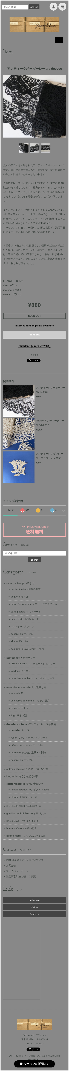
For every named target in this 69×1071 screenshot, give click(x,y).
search (34, 6)
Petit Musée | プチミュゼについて (25, 859)
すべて (10, 510)
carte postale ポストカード (26, 611)
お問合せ (11, 865)
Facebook (34, 914)
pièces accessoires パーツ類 (27, 745)
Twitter (34, 907)
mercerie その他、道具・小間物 (28, 752)
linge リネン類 (19, 715)
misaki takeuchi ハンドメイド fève (30, 789)
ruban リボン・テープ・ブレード (29, 737)
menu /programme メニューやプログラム (34, 604)
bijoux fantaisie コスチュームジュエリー (33, 663)
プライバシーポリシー (18, 871)
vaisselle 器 (17, 693)
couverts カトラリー (22, 708)
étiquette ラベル (20, 596)
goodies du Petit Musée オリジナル (26, 813)
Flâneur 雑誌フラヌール (24, 797)
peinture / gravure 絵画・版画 (27, 648)
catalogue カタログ (22, 626)
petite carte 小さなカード (25, 619)
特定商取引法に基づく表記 (21, 876)
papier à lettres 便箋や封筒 (26, 589)
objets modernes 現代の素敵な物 (24, 783)
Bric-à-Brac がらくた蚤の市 (22, 820)
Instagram (34, 900)
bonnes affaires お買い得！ (21, 828)
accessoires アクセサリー (20, 657)
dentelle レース (20, 730)
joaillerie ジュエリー (22, 671)
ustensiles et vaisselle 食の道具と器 (26, 687)
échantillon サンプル (22, 633)
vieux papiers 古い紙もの (20, 583)
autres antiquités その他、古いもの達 (27, 768)
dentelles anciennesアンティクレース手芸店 (31, 724)
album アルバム (19, 641)
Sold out (34, 334)
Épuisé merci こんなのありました (26, 835)
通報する (34, 355)
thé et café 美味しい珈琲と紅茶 (23, 806)
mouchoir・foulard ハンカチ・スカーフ (32, 678)
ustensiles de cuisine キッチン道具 (30, 700)
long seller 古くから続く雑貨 (22, 776)
